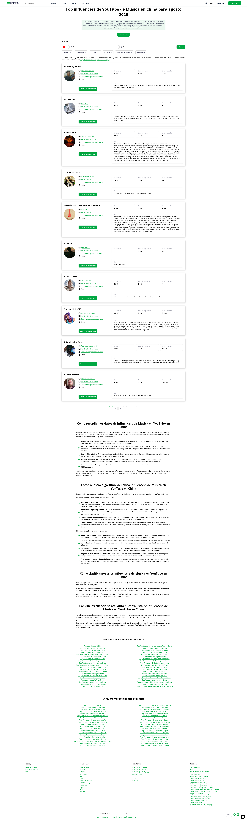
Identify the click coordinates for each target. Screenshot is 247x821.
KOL (133, 776)
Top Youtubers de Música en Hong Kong (154, 745)
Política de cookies (130, 817)
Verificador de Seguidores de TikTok (201, 786)
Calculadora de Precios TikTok (199, 800)
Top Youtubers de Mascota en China (92, 667)
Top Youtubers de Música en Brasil (92, 714)
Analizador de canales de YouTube (200, 795)
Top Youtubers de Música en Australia (154, 718)
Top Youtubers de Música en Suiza (92, 726)
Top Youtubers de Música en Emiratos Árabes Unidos (92, 741)
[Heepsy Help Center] (206, 3)
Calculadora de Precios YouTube (200, 798)
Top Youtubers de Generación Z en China (92, 671)
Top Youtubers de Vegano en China (154, 657)
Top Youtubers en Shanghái (92, 686)
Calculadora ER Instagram (198, 778)
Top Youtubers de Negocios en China (154, 665)
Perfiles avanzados (85, 773)
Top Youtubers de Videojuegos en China (154, 661)
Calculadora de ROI (196, 802)
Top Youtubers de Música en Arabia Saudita (154, 726)
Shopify (82, 789)
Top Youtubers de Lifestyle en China (92, 657)
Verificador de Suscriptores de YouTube (202, 787)
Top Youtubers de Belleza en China (154, 648)
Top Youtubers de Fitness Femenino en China (92, 654)
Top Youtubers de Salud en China (154, 669)
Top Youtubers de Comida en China (92, 652)
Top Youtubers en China (92, 646)
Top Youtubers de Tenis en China (92, 659)
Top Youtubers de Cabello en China (154, 676)
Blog (191, 769)
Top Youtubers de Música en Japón (92, 707)
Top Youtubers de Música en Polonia (154, 728)
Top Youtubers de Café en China (92, 680)
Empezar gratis (123, 34)
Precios (64, 3)
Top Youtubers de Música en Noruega (92, 743)
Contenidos (83, 786)
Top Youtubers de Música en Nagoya (154, 743)
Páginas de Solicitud (86, 780)
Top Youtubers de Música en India (92, 709)
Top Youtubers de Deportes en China (92, 663)
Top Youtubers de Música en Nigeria (92, 739)
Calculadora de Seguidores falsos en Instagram (204, 789)
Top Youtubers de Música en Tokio (154, 716)
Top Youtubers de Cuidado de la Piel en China (92, 665)
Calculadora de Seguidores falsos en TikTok (203, 791)
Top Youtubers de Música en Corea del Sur (92, 716)
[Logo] (13, 3)
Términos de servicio (116, 817)
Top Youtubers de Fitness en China (92, 648)
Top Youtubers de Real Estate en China (92, 676)
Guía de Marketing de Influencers (200, 771)
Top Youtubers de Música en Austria (154, 735)
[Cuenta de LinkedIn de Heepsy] (238, 815)
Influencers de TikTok (138, 771)
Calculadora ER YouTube (197, 782)
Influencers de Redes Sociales (141, 773)
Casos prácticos (195, 775)
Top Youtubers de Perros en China (154, 674)
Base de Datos (84, 767)
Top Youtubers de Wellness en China (92, 669)
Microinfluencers (137, 775)
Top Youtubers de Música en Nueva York (154, 733)
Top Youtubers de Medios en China (154, 671)
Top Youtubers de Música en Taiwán (92, 728)
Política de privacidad (101, 817)
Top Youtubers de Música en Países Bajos (154, 722)
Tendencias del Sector (196, 773)
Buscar (181, 47)
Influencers (135, 780)
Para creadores (87, 3)
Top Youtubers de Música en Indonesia (92, 722)
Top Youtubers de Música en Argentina (154, 737)
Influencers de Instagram (139, 767)
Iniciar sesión (221, 3)
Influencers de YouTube (139, 769)
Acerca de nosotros (31, 767)
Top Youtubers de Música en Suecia (92, 731)
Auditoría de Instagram (197, 793)
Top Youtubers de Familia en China (92, 678)
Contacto (82, 771)
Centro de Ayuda (195, 767)
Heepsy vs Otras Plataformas (199, 776)
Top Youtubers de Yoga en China (92, 674)
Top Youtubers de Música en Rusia (92, 718)
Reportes (82, 782)
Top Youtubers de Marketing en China (154, 650)
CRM (81, 778)
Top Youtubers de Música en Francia (92, 711)
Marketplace (83, 775)
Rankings (134, 778)
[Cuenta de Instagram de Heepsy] (234, 815)
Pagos (82, 787)
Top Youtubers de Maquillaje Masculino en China (154, 682)
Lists (81, 776)
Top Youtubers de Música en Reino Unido (154, 709)
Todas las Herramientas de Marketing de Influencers (206, 806)
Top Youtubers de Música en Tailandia (93, 733)
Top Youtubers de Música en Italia (154, 711)
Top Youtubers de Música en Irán (92, 737)
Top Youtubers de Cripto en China (154, 667)
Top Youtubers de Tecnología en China (92, 661)
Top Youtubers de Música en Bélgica (154, 731)
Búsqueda (83, 769)
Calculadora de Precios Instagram (200, 797)
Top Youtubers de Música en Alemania (154, 707)
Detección (83, 791)
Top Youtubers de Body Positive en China (155, 659)
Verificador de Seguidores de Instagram (202, 784)
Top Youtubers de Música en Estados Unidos (154, 705)
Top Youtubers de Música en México (154, 720)
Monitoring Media (85, 784)
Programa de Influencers (32, 769)
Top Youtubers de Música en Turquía (154, 724)
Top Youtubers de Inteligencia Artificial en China (154, 646)
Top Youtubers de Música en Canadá (154, 714)
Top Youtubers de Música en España (92, 720)
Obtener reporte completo (88, 88)
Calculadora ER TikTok (197, 780)
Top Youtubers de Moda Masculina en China (154, 678)
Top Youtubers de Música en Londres (154, 741)
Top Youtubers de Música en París (92, 735)
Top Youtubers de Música (92, 705)
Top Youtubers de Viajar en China (92, 650)
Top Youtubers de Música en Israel (92, 745)
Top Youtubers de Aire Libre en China (92, 682)
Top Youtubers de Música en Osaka (92, 724)
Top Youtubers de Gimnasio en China (154, 654)
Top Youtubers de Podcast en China (93, 684)
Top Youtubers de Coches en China (154, 684)
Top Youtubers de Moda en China (154, 652)
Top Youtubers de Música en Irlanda (154, 739)
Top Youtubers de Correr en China (154, 680)
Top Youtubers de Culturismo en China (154, 663)
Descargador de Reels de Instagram (201, 804)
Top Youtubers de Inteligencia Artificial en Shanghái (154, 686)
